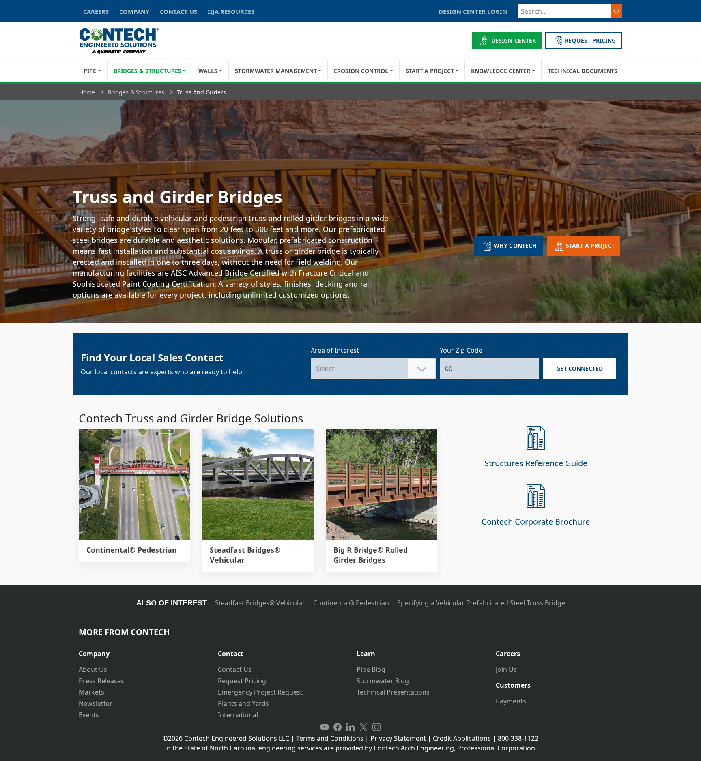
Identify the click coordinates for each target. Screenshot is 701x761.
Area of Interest (335, 350)
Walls (207, 71)
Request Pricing (242, 680)
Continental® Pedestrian (351, 602)
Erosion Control (361, 71)
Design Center (513, 40)
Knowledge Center (500, 71)
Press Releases (101, 680)
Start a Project (430, 71)
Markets (91, 692)
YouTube (324, 726)
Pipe (90, 71)
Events (89, 714)
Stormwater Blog (383, 680)
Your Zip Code (461, 350)
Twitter (363, 726)
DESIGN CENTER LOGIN (473, 11)
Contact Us (235, 669)
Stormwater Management (276, 71)
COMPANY (134, 11)
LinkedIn (350, 726)
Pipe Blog (371, 669)
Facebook (337, 726)
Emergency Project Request (260, 692)
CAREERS (96, 11)
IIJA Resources (231, 11)
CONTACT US (178, 11)
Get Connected (579, 368)
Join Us (506, 669)
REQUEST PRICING (590, 40)
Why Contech (515, 245)
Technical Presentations (393, 692)
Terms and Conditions (329, 738)
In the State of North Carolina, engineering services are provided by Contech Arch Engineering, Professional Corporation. (351, 748)
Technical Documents (582, 71)
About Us (93, 669)
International (238, 714)
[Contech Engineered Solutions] (124, 41)
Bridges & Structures (147, 71)
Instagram (376, 726)
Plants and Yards (243, 703)
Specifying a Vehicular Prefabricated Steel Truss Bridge (481, 602)
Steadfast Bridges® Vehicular (260, 602)
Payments (511, 701)
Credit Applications (462, 738)
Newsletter (95, 703)
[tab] (142, 650)
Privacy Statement (398, 738)
